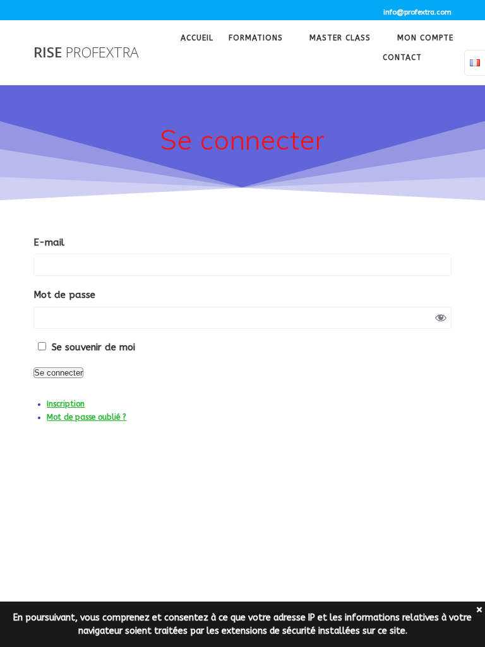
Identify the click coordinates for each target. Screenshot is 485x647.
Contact (402, 58)
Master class (340, 39)
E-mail (48, 242)
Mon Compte (425, 39)
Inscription (66, 404)
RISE (85, 52)
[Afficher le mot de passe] (440, 317)
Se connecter (58, 372)
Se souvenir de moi (93, 347)
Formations (256, 39)
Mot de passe (64, 294)
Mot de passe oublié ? (86, 417)
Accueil (197, 39)
